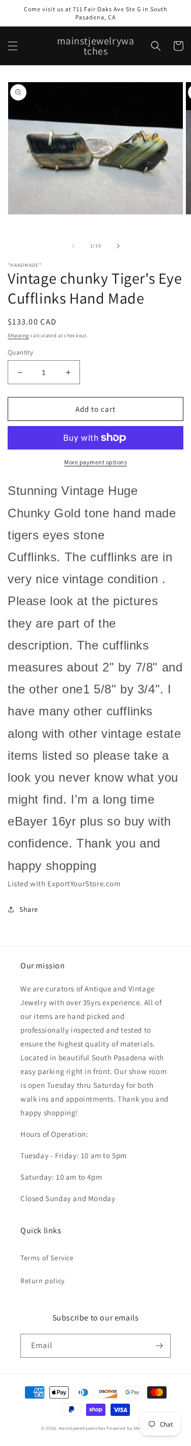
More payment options (95, 462)
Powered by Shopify (128, 1428)
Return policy (42, 1280)
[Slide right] (118, 246)
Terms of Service (47, 1257)
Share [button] (28, 909)
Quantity (20, 352)
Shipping (18, 335)
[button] (13, 46)
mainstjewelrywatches (82, 1428)
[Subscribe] (159, 1346)
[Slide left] (73, 246)
